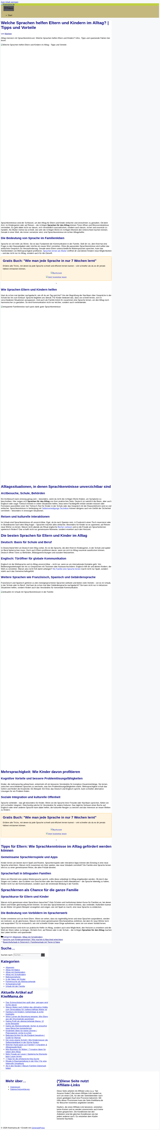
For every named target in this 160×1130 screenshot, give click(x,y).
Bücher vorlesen (65, 527)
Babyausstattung (13, 977)
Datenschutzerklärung (20, 1089)
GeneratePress (38, 1128)
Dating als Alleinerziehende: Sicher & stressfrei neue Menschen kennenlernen (26, 1027)
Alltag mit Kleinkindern (15, 972)
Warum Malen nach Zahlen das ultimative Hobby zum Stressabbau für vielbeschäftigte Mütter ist (27, 1008)
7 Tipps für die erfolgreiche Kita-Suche (22, 1059)
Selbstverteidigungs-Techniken (55, 508)
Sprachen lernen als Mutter (55, 251)
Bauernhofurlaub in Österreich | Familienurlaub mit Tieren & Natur (31, 942)
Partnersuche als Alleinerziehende (20, 981)
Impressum (15, 1087)
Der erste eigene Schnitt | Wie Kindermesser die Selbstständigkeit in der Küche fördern (27, 1041)
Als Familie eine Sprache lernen (66, 569)
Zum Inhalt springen (9, 2)
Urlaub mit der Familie (15, 986)
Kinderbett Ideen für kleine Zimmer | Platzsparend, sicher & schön (21, 1032)
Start (10, 15)
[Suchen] (43, 955)
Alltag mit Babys (13, 970)
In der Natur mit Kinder (16, 979)
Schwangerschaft (13, 984)
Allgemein (17, 937)
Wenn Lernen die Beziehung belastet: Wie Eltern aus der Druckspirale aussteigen (27, 1017)
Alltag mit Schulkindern (32, 937)
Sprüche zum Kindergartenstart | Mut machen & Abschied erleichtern (33, 939)
